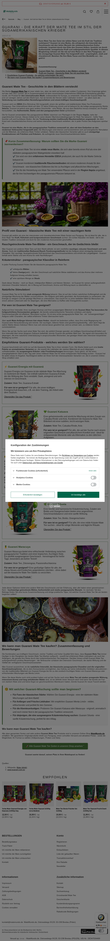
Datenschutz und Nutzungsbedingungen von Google (43, 463)
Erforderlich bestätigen (32, 495)
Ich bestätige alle (78, 495)
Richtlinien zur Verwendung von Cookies (77, 455)
